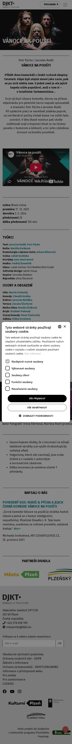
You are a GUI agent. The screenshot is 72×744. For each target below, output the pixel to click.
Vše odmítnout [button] (37, 407)
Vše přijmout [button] (37, 398)
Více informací (32, 353)
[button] (36, 416)
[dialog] (36, 372)
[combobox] (60, 326)
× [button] (64, 326)
